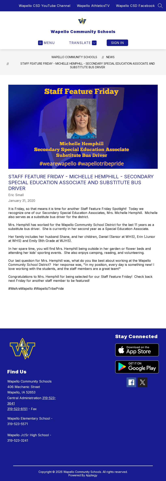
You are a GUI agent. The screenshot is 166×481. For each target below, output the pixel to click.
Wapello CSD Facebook (135, 6)
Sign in (117, 43)
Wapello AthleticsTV (93, 6)
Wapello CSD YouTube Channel (44, 6)
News (110, 57)
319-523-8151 (17, 409)
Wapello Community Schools (74, 57)
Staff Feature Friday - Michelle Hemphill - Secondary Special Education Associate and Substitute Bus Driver (87, 65)
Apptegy (91, 475)
